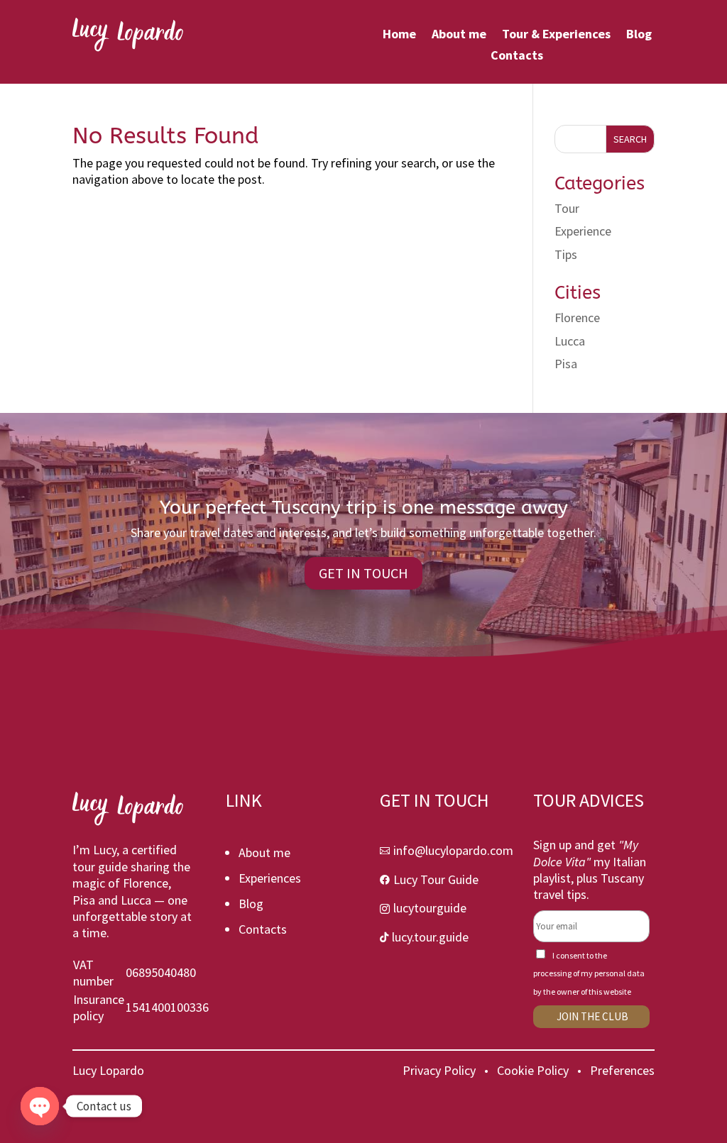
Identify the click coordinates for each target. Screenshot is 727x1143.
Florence (577, 317)
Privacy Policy (439, 1070)
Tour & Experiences (556, 35)
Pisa (565, 363)
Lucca (569, 341)
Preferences (622, 1070)
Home (399, 35)
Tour (566, 208)
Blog (639, 35)
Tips (565, 254)
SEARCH (630, 139)
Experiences (270, 878)
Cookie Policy (533, 1070)
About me (459, 35)
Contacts (517, 56)
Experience (582, 231)
